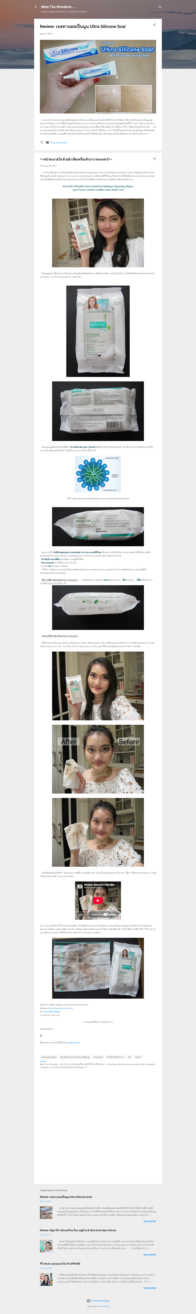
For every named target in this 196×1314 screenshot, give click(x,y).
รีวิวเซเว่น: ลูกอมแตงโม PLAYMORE (60, 1263)
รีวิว (129, 1057)
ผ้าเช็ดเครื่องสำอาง (115, 1057)
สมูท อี (138, 1057)
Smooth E (98, 1057)
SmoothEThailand (51, 1011)
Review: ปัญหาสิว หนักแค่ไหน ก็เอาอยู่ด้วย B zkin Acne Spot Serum (78, 1230)
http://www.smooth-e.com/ (60, 1008)
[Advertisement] (98, 1157)
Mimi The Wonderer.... (58, 7)
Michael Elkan (104, 1306)
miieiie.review (73, 1042)
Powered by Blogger (99, 1301)
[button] (154, 25)
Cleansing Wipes (49, 1057)
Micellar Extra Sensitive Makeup (75, 1057)
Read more (150, 1221)
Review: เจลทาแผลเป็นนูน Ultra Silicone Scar (83, 26)
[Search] (160, 7)
